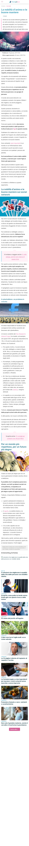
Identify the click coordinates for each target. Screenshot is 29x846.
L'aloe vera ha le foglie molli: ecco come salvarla (13, 638)
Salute (3, 570)
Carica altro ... (14, 729)
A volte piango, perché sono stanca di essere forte (16, 257)
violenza (15, 389)
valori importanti (15, 143)
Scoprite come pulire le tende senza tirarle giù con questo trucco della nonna (14, 597)
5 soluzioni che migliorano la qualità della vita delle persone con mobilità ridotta (14, 574)
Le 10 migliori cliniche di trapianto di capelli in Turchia (14, 659)
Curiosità (9, 6)
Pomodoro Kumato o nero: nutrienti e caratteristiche (14, 703)
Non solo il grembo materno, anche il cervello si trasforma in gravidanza (14, 724)
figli (14, 129)
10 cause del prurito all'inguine (12, 618)
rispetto (6, 511)
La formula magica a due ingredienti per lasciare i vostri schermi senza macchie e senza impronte (14, 681)
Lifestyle (3, 6)
